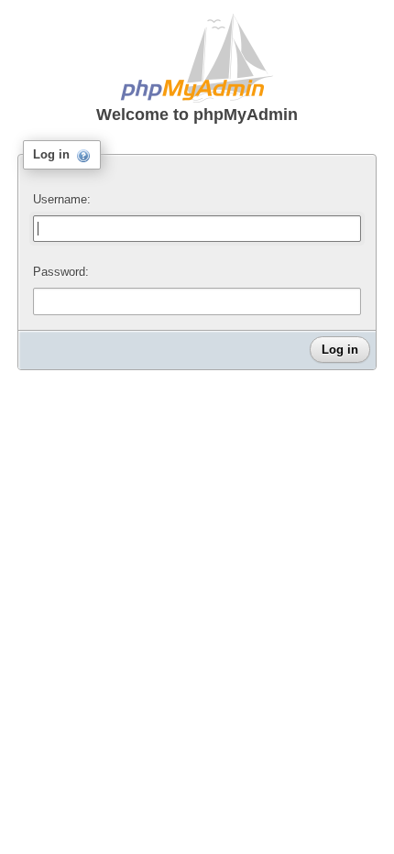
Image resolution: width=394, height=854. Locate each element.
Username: (62, 199)
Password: (61, 272)
